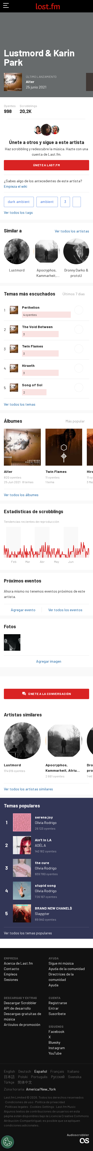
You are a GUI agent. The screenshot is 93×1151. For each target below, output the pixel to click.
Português (39, 1076)
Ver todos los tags (18, 212)
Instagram (57, 1048)
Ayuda (53, 985)
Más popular (75, 421)
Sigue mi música (61, 963)
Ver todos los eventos (65, 610)
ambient (47, 201)
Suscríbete (57, 1013)
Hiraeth (28, 365)
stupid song (45, 885)
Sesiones (11, 979)
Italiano (73, 1071)
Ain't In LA (43, 840)
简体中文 (25, 1082)
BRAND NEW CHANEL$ (53, 908)
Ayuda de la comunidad (67, 968)
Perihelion (31, 307)
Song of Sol (32, 385)
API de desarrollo (17, 1008)
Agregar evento (23, 610)
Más (87, 310)
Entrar (54, 1008)
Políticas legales (16, 1106)
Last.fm (47, 6)
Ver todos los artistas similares (28, 789)
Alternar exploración (6, 6)
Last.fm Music (66, 1106)
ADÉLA (40, 845)
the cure (42, 862)
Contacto (11, 968)
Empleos (10, 974)
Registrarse (58, 1003)
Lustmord (17, 270)
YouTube (55, 1053)
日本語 (9, 1076)
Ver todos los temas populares (28, 933)
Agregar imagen (48, 661)
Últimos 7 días (74, 294)
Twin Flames (32, 346)
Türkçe (9, 1082)
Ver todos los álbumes (21, 495)
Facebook (56, 1031)
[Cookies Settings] (7, 1141)
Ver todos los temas (19, 404)
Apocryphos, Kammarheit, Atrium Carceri (46, 275)
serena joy (44, 817)
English (9, 1071)
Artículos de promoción (22, 1024)
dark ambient (19, 201)
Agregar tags (77, 202)
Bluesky (54, 1042)
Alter (30, 81)
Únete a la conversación (49, 693)
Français (57, 1071)
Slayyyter (42, 913)
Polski (23, 1076)
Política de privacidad (50, 1102)
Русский (58, 1076)
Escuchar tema (79, 310)
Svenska (74, 1076)
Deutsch (24, 1071)
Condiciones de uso (19, 1102)
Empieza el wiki (15, 186)
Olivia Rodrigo (46, 822)
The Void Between (37, 326)
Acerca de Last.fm (18, 963)
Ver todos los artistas (72, 231)
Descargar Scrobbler (20, 1003)
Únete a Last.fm (46, 165)
